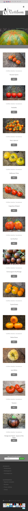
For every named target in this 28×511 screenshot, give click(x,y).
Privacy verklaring (8, 487)
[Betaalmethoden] (14, 506)
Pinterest (12, 500)
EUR (13, 1)
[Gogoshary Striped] (5, 191)
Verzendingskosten (8, 473)
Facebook (6, 500)
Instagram (18, 500)
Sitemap (6, 489)
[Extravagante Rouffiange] (5, 257)
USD (17, 1)
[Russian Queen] (5, 60)
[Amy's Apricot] (5, 126)
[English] (7, 1)
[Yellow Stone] (5, 323)
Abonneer (22, 458)
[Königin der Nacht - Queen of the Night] (5, 421)
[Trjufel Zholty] (5, 290)
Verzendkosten (19, 71)
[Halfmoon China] (5, 158)
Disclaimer (6, 484)
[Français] (9, 1)
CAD (20, 1)
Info (14, 79)
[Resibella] (5, 93)
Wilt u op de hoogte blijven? (14, 456)
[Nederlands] (4, 1)
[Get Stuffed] (5, 224)
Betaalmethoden (7, 468)
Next (26, 30)
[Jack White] (5, 355)
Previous (1, 30)
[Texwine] (5, 388)
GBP (15, 1)
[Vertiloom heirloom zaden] (13, 11)
